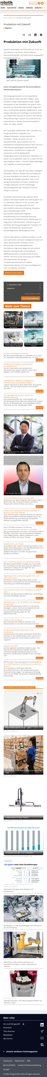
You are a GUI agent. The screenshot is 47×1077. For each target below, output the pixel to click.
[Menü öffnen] (44, 7)
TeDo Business (9, 1031)
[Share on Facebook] (41, 35)
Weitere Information (14, 273)
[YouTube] (42, 1038)
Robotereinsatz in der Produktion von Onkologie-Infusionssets (22, 603)
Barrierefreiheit (9, 1065)
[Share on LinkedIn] (35, 35)
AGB (28, 1061)
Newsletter (33, 3)
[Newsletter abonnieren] (42, 1032)
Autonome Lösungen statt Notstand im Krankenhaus (18, 890)
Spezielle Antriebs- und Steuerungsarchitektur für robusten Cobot (23, 1002)
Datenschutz (19, 1061)
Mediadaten (8, 1035)
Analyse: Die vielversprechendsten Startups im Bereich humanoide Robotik (21, 512)
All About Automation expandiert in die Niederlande (19, 631)
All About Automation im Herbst (16, 353)
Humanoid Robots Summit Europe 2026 (19, 498)
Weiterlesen (39, 360)
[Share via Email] (30, 35)
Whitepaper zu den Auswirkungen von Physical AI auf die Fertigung (23, 927)
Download (7, 1027)
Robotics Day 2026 (11, 646)
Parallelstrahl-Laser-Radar (14, 544)
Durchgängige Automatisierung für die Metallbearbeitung (18, 396)
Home (6, 18)
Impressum (7, 1061)
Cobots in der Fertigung (13, 620)
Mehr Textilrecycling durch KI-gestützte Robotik (22, 562)
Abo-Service (8, 1038)
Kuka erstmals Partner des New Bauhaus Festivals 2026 (23, 591)
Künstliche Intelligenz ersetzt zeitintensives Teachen (20, 965)
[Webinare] (42, 1045)
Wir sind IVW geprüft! (11, 1024)
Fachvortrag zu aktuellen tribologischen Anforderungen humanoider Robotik (19, 382)
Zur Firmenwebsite (31, 298)
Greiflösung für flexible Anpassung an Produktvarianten (18, 365)
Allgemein (12, 18)
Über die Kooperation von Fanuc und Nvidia (20, 530)
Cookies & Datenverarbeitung (29, 1065)
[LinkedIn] (42, 1025)
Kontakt (6, 1069)
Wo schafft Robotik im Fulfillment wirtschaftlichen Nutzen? (23, 665)
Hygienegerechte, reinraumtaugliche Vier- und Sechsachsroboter (21, 577)
